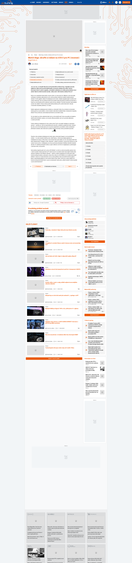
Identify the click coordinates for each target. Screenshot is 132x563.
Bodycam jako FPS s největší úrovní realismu (92, 362)
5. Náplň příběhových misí (35, 82)
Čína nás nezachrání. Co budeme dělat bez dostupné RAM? (61, 335)
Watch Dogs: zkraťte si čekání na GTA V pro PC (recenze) (51, 54)
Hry (32, 54)
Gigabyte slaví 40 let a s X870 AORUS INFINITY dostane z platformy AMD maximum (61, 322)
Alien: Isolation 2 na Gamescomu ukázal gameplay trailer (75, 531)
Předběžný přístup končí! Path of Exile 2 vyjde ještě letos (35, 533)
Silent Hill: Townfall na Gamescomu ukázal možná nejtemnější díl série (76, 536)
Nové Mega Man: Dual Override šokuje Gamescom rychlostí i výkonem (35, 528)
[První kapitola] (30, 166)
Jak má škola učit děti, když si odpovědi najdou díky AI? (60, 256)
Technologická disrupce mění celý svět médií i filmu (59, 348)
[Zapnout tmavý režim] (120, 2)
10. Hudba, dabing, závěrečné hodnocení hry (65, 82)
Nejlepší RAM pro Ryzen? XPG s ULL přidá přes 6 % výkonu (61, 308)
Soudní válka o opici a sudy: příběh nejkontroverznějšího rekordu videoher (61, 283)
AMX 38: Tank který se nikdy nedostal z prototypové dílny (91, 369)
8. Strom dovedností (59, 77)
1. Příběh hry (32, 72)
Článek (35, 54)
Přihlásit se (126, 2)
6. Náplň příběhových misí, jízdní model (64, 72)
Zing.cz (87, 364)
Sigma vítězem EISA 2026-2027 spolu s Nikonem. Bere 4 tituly (95, 559)
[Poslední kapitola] (77, 166)
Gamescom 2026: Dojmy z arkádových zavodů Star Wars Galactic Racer (54, 540)
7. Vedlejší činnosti (59, 74)
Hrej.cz (87, 380)
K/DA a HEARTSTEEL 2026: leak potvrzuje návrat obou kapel (95, 533)
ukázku (32, 213)
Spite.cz (87, 395)
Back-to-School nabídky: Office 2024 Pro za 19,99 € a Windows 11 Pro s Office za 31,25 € (76, 560)
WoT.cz (87, 371)
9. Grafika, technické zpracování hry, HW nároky (66, 79)
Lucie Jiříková (34, 64)
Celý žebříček (94, 241)
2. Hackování (33, 74)
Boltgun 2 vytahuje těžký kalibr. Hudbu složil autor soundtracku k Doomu (92, 385)
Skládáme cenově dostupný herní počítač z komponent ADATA (62, 269)
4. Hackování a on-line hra (36, 79)
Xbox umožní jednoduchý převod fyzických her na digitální (92, 392)
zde (65, 212)
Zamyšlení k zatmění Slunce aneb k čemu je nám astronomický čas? (62, 243)
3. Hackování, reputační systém (37, 77)
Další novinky (95, 89)
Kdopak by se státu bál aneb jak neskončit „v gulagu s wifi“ (62, 295)
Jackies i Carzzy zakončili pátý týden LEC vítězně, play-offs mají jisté (96, 537)
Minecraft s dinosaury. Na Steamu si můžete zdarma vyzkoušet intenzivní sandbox (92, 377)
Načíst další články (54, 358)
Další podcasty (94, 315)
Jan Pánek (49, 275)
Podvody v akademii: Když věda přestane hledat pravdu (61, 230)
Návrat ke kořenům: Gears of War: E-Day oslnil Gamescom (36, 537)
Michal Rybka (49, 236)
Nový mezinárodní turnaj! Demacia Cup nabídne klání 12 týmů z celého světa (96, 528)
